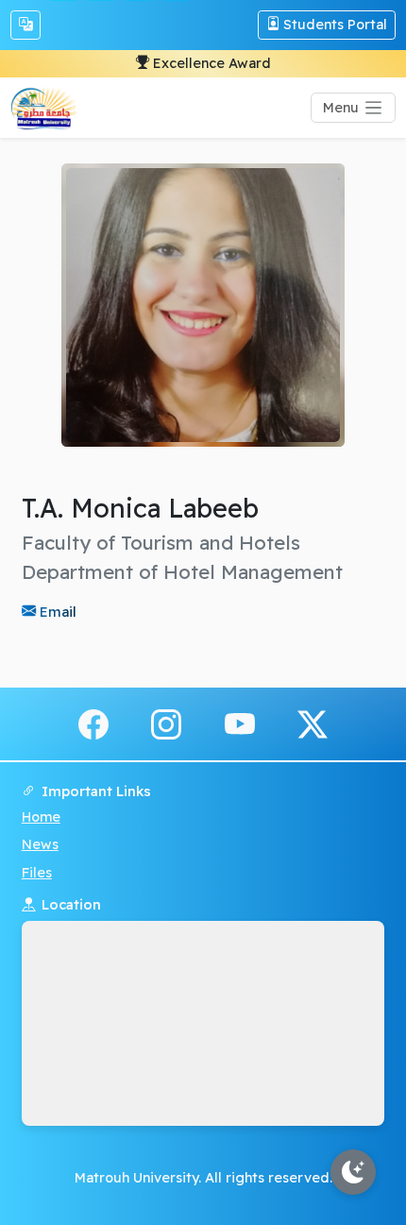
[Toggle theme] (353, 1172)
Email (56, 612)
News (40, 844)
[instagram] (166, 722)
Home (41, 816)
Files (37, 872)
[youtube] (240, 722)
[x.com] (312, 722)
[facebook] (93, 722)
